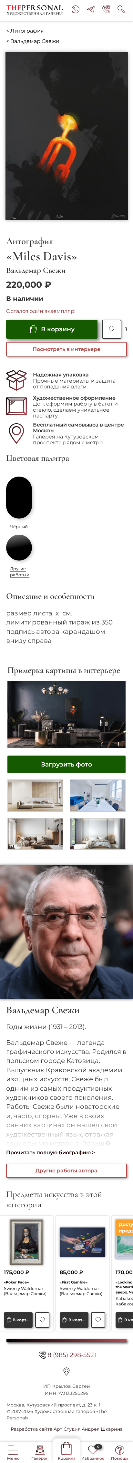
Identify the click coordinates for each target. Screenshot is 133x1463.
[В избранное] (111, 329)
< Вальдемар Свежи (32, 41)
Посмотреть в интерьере (66, 349)
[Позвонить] (106, 10)
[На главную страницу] (36, 10)
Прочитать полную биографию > (50, 1152)
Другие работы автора (66, 1171)
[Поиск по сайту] (121, 10)
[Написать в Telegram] (91, 10)
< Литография (25, 31)
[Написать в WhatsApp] (75, 10)
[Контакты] (66, 1372)
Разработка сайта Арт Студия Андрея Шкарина (67, 1429)
